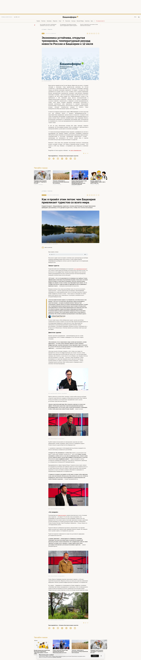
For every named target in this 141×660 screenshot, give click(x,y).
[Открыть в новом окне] (49, 159)
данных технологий (57, 657)
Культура (73, 21)
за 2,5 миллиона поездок (80, 269)
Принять (95, 656)
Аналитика (87, 21)
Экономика (49, 21)
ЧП (63, 21)
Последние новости (100, 21)
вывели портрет (62, 515)
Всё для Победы (80, 21)
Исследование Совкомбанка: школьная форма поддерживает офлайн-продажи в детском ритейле (68, 25)
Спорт (60, 21)
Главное (38, 21)
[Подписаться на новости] (75, 159)
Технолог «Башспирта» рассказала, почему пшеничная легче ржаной (89, 25)
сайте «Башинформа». (75, 150)
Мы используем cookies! (46, 655)
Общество (55, 21)
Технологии (67, 21)
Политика (43, 21)
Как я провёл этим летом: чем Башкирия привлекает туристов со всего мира (48, 25)
